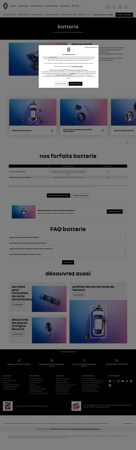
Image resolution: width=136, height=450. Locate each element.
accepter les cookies (75, 83)
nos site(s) (72, 73)
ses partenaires (53, 57)
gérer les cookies (61, 83)
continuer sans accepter (91, 47)
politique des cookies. (77, 66)
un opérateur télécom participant (63, 75)
